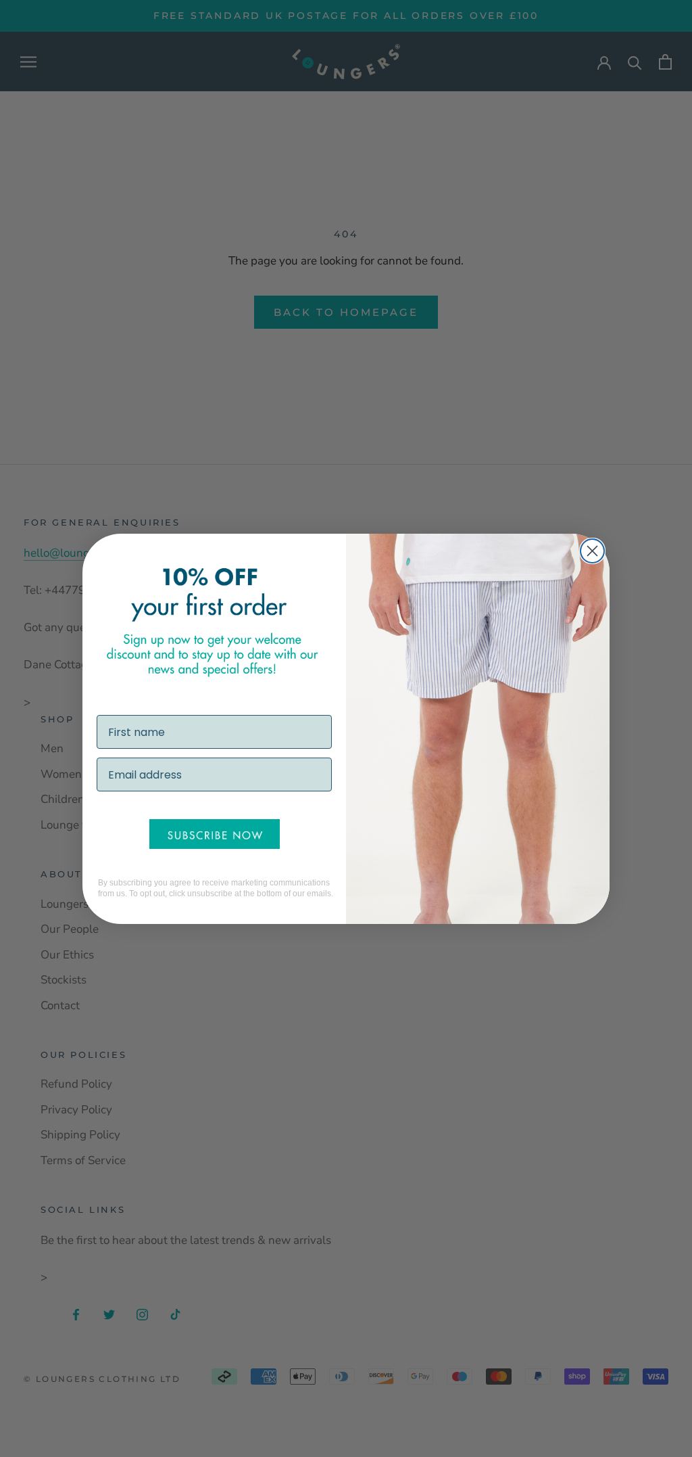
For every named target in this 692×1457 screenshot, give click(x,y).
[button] (214, 833)
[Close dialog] (592, 551)
